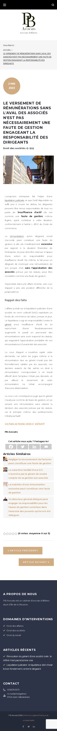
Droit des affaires (14, 625)
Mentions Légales (30, 715)
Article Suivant (35, 562)
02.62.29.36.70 (13, 689)
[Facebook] (10, 446)
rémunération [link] (17, 236)
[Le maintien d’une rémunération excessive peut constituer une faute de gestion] (5, 483)
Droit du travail (13, 635)
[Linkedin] (34, 446)
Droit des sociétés (14, 148)
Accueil (7, 50)
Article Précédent (24, 550)
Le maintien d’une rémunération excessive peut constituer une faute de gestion (29, 488)
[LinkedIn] (34, 726)
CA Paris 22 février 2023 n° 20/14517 (25, 423)
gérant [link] (8, 324)
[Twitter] (22, 446)
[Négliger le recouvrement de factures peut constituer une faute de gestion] (5, 458)
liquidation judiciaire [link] (14, 200)
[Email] (46, 446)
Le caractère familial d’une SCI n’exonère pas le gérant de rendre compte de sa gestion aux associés (28, 474)
